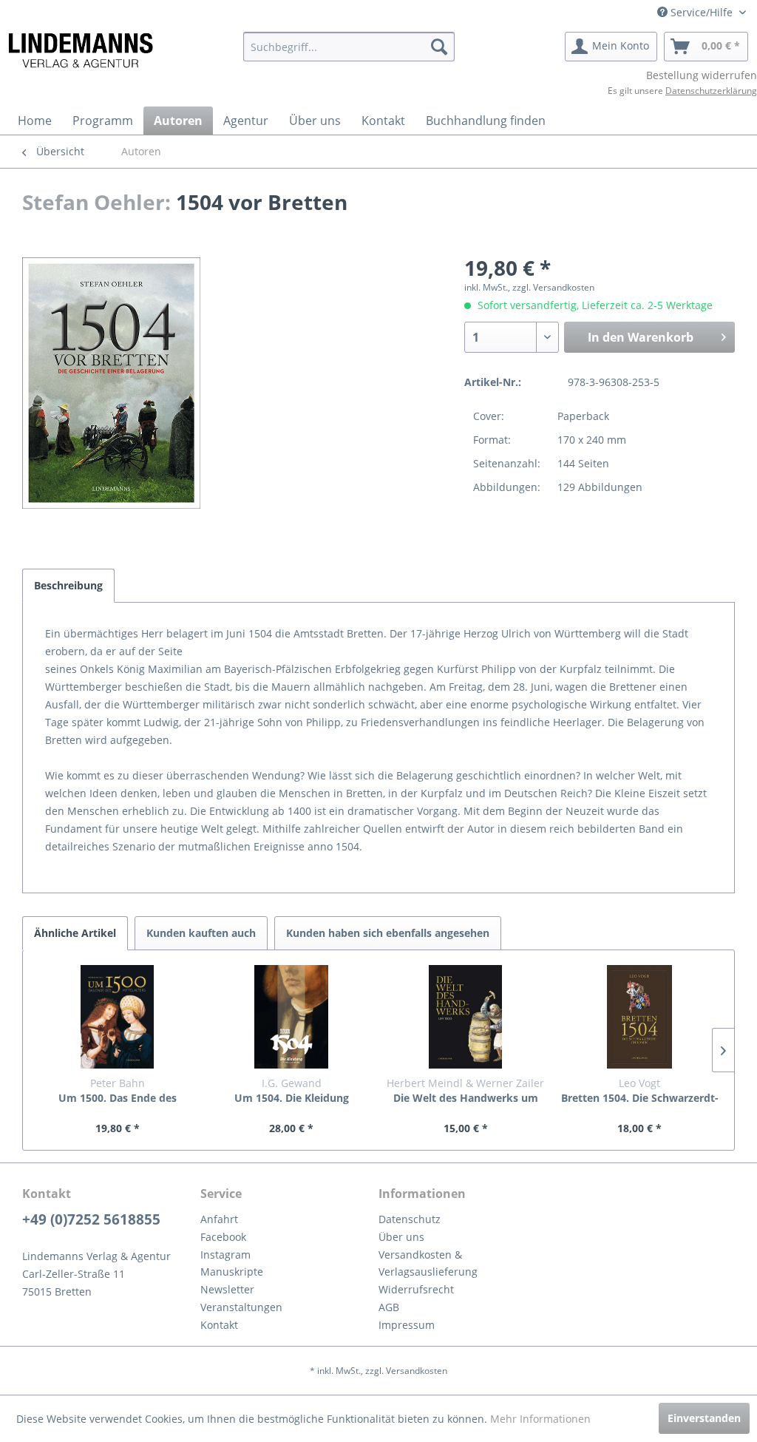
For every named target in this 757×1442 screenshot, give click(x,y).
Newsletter (227, 1289)
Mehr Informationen (540, 1419)
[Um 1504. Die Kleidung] (292, 1017)
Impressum (406, 1325)
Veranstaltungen (241, 1307)
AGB (388, 1307)
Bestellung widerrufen (701, 75)
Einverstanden (704, 1418)
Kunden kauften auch (201, 933)
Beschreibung (68, 585)
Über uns (401, 1237)
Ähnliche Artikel (75, 933)
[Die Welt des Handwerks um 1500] (466, 1017)
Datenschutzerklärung (711, 90)
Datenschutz (409, 1219)
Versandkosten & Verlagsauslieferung (428, 1263)
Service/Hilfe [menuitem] (702, 12)
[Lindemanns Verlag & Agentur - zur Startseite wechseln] (80, 50)
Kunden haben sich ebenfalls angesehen (387, 933)
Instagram (225, 1255)
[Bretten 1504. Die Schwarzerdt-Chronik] (640, 1017)
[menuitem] (349, 46)
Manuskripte (231, 1272)
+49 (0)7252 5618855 (91, 1219)
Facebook (223, 1237)
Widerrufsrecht (416, 1289)
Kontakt (219, 1325)
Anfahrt (219, 1219)
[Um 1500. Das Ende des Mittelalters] (117, 1017)
